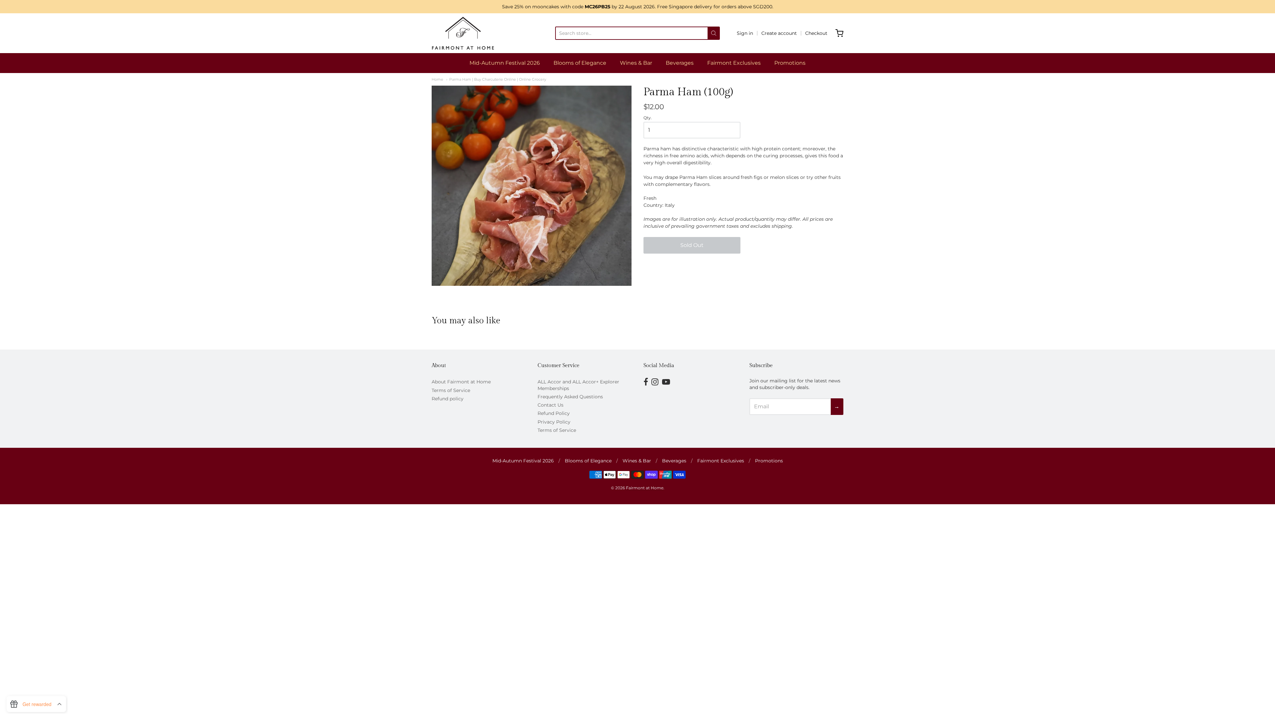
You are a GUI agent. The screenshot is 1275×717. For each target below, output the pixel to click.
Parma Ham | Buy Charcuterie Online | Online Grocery (497, 79)
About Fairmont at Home (461, 382)
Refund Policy (554, 413)
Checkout (816, 33)
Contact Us (550, 405)
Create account (779, 33)
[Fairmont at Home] (463, 33)
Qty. (647, 118)
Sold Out (692, 245)
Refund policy (448, 399)
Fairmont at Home (644, 487)
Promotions (790, 63)
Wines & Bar (636, 63)
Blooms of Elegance (579, 63)
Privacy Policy (554, 422)
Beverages (680, 63)
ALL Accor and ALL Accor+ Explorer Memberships (578, 385)
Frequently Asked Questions (570, 397)
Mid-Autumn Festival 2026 (504, 63)
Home (437, 79)
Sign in (745, 33)
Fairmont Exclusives (734, 63)
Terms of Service (451, 390)
